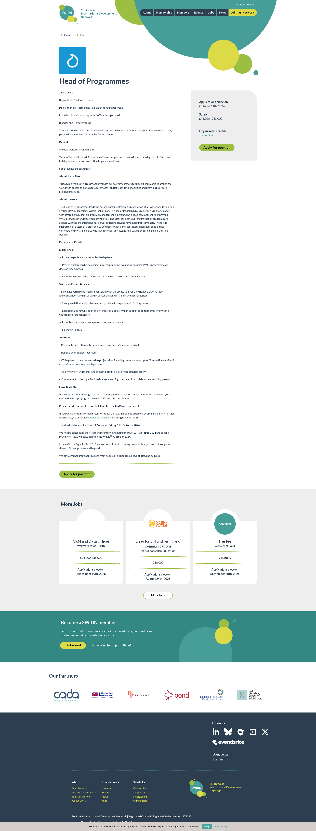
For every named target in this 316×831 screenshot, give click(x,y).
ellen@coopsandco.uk (98, 417)
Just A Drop (206, 135)
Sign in (250, 4)
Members (183, 12)
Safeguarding (140, 796)
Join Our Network (242, 12)
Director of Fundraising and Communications (158, 543)
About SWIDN (80, 800)
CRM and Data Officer (91, 541)
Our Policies (140, 800)
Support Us (139, 792)
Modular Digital (124, 821)
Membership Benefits (84, 792)
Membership (164, 12)
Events (198, 12)
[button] (158, 595)
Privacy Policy (220, 826)
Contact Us (139, 788)
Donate (218, 754)
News (222, 12)
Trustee (224, 541)
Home (67, 34)
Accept (207, 826)
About (147, 12)
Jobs (211, 12)
